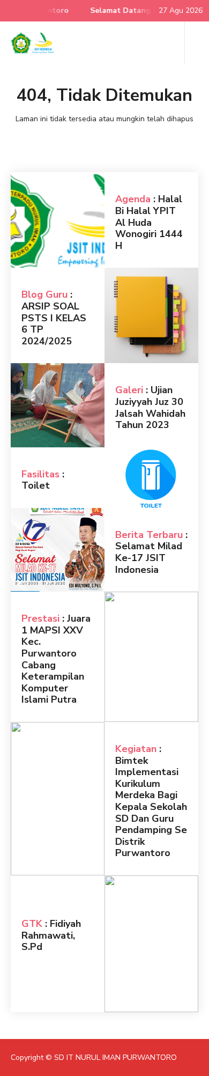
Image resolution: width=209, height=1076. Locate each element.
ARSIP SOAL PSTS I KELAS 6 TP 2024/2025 (53, 324)
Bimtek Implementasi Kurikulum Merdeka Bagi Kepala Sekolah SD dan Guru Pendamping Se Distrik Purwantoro (151, 807)
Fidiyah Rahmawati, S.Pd (51, 935)
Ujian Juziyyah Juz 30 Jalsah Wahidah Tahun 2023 (150, 407)
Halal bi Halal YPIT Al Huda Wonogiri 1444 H (149, 222)
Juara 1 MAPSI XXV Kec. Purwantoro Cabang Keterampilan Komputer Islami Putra (56, 659)
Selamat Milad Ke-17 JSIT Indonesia (148, 558)
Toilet (35, 485)
